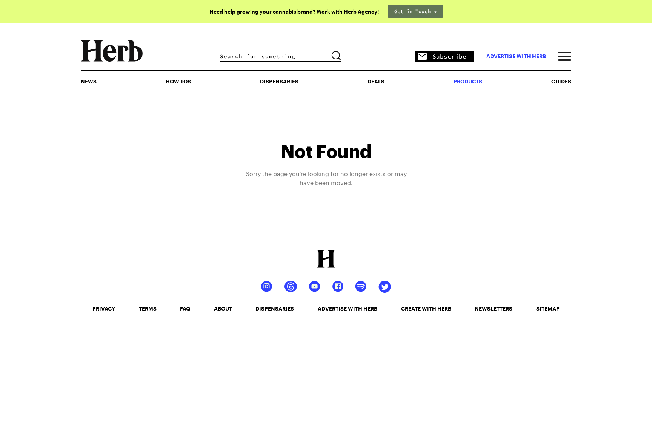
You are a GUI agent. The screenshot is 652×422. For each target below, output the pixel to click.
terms (148, 308)
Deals (376, 81)
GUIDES (561, 81)
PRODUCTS (468, 81)
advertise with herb (516, 56)
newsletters (493, 308)
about (223, 308)
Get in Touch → (415, 11)
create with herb (426, 308)
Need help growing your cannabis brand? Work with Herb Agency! (294, 11)
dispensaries (274, 308)
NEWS (89, 81)
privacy (103, 308)
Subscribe (449, 56)
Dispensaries (279, 81)
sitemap (548, 308)
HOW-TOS (178, 81)
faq (185, 308)
